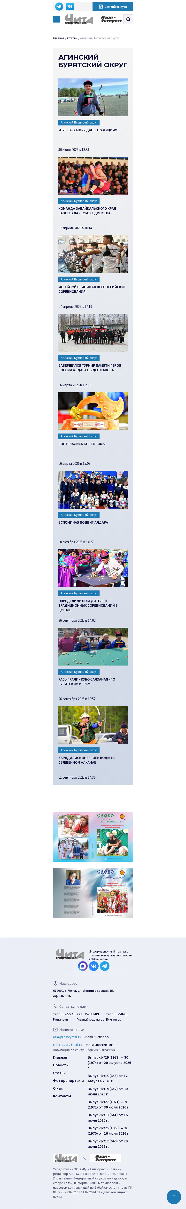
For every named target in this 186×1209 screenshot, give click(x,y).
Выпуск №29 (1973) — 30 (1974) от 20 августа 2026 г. (109, 1063)
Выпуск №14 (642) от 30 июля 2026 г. (108, 1091)
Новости (61, 1065)
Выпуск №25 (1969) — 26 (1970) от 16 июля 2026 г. (109, 1130)
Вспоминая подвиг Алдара (83, 522)
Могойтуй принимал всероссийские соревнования (92, 289)
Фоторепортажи (68, 1080)
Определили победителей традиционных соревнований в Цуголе (88, 606)
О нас (58, 1088)
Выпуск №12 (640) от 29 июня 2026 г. (108, 1144)
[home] (83, 19)
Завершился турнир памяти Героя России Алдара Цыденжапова (89, 368)
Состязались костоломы (82, 444)
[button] (56, 19)
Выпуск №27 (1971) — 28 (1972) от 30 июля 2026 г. (109, 1104)
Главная (60, 1057)
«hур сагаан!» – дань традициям (87, 130)
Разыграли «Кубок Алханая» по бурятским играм (86, 682)
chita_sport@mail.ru (67, 1044)
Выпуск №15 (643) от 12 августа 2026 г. (108, 1078)
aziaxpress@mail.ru (67, 1037)
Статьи (59, 1073)
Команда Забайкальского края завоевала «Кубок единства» (87, 211)
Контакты (62, 1096)
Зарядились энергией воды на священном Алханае (87, 760)
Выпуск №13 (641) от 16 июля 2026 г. (108, 1117)
